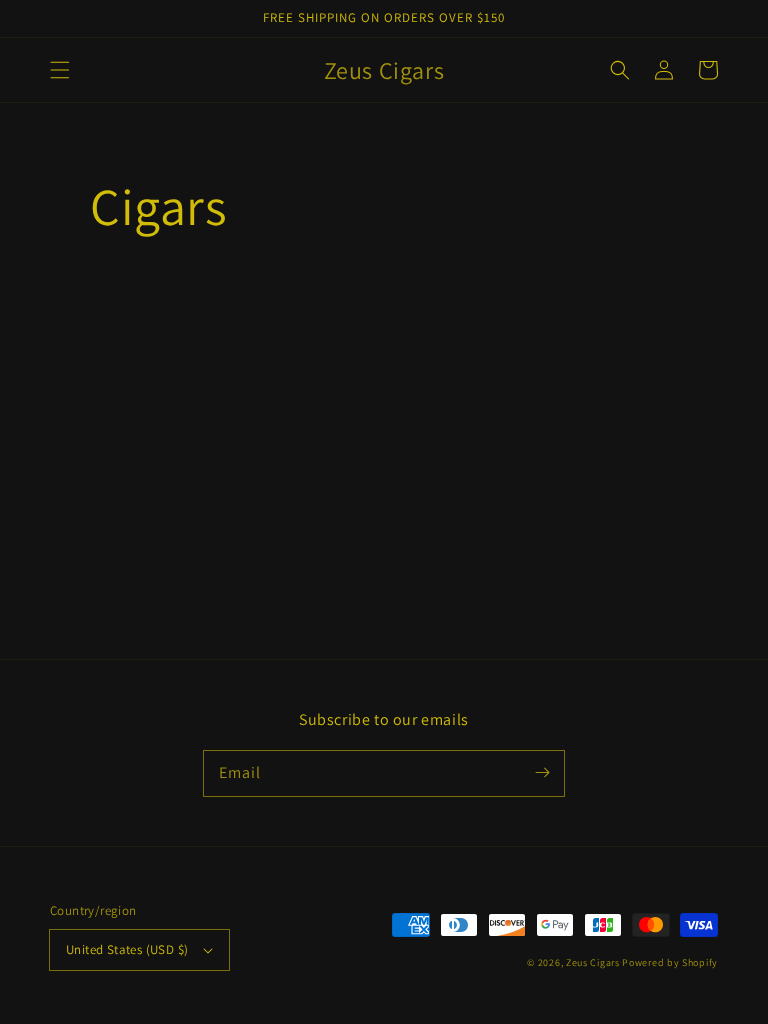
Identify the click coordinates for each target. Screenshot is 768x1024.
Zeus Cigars (593, 962)
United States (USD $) (127, 949)
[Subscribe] (542, 773)
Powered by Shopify (670, 962)
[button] (60, 70)
